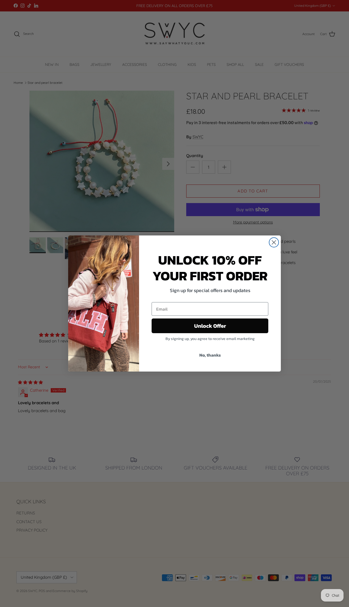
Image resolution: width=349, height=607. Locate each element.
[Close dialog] (274, 242)
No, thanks (210, 355)
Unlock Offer (210, 326)
